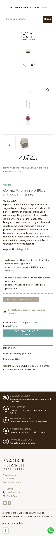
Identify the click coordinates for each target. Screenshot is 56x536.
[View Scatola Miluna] (24, 143)
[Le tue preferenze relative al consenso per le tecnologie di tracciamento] (5, 530)
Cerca (47, 19)
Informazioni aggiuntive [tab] (17, 353)
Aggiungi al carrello (21, 299)
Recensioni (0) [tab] (11, 359)
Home (6, 167)
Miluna (13, 326)
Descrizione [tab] (10, 347)
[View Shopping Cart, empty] (32, 65)
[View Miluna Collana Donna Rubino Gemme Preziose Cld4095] (9, 143)
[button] (28, 51)
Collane (15, 167)
